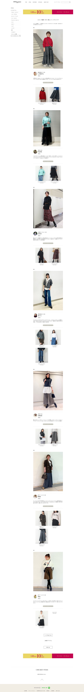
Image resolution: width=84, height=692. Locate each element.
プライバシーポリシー (31, 690)
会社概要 (25, 690)
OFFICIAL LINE (44, 687)
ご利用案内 (52, 690)
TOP (26, 2)
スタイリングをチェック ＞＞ (48, 82)
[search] (69, 2)
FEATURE (35, 2)
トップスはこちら (48, 635)
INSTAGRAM (36, 687)
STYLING (40, 2)
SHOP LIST (46, 2)
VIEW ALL (48, 647)
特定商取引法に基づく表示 (41, 690)
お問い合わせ (58, 690)
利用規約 (48, 690)
